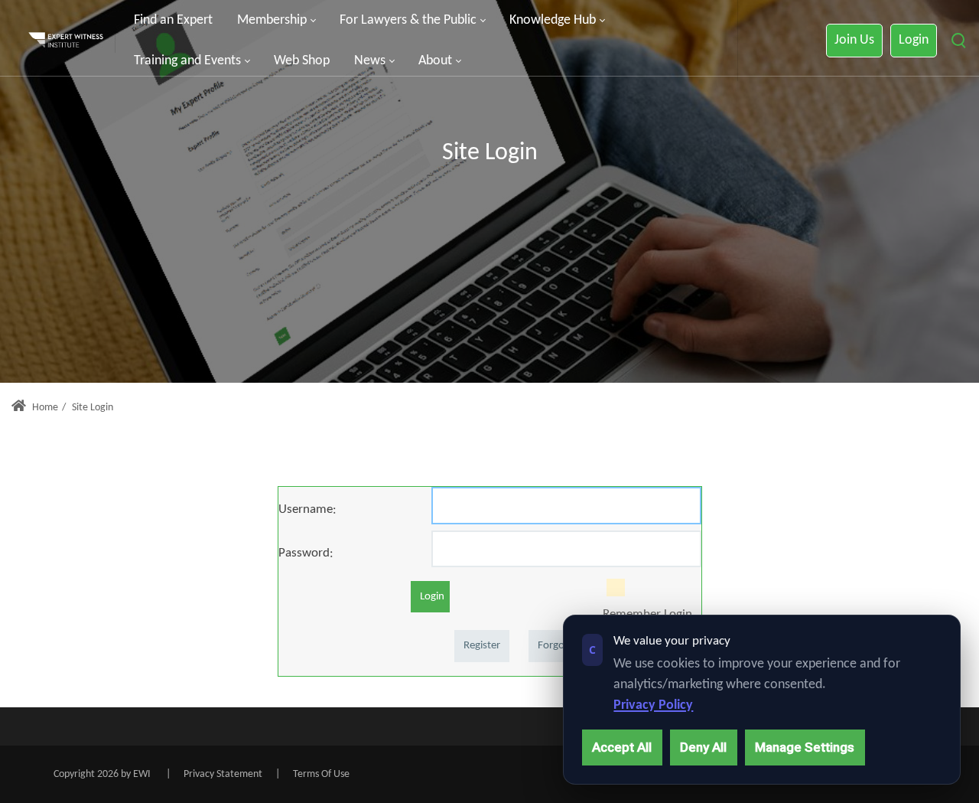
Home (44, 407)
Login (914, 40)
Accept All (622, 747)
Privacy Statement (223, 774)
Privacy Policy (653, 705)
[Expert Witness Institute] (66, 40)
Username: (307, 509)
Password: (305, 553)
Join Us (854, 40)
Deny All (703, 747)
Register (481, 645)
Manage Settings (804, 747)
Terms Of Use (321, 774)
